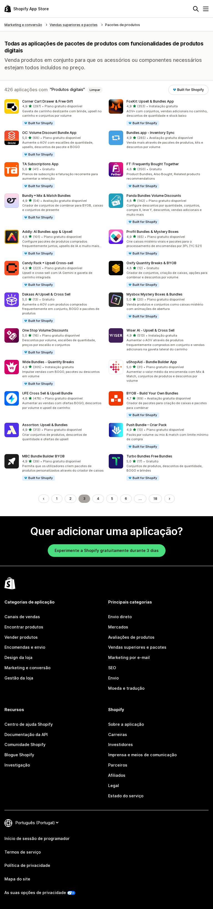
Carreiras (117, 734)
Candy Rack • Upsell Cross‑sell (47, 263)
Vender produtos (21, 637)
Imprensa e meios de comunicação (142, 754)
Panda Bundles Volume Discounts (153, 195)
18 (155, 498)
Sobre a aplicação (126, 724)
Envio (113, 678)
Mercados (118, 627)
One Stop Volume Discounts (45, 330)
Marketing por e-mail (129, 657)
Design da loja (18, 657)
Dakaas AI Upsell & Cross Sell (46, 294)
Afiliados (116, 775)
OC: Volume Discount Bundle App (49, 133)
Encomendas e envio (24, 647)
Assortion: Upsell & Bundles (45, 425)
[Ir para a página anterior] (43, 499)
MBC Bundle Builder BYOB (43, 456)
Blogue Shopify (19, 754)
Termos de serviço (22, 852)
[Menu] (206, 9)
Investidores (120, 744)
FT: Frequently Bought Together (152, 164)
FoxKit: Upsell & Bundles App (150, 101)
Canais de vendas (22, 616)
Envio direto (120, 616)
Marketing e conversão (27, 667)
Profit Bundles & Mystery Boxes (152, 232)
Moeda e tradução (126, 688)
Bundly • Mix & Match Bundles (46, 195)
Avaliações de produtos (131, 637)
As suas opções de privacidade (35, 892)
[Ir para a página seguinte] (169, 499)
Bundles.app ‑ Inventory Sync (150, 133)
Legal (113, 785)
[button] (54, 112)
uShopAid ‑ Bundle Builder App (151, 362)
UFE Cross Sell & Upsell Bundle (47, 393)
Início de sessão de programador (37, 838)
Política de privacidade (27, 865)
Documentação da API (26, 734)
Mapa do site (17, 879)
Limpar (95, 90)
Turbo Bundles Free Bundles (149, 456)
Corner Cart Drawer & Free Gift (47, 101)
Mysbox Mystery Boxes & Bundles (154, 294)
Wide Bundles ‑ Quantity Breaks (48, 362)
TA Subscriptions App (40, 164)
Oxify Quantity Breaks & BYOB (151, 263)
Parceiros (117, 765)
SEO (112, 667)
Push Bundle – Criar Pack (146, 425)
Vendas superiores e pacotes (137, 647)
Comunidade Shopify (24, 744)
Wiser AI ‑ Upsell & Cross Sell (150, 330)
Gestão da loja (18, 678)
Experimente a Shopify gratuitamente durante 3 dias (107, 550)
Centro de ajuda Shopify (28, 724)
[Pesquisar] (196, 9)
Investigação (17, 765)
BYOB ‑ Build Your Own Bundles (152, 393)
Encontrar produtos (23, 627)
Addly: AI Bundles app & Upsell (47, 232)
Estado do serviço (125, 795)
